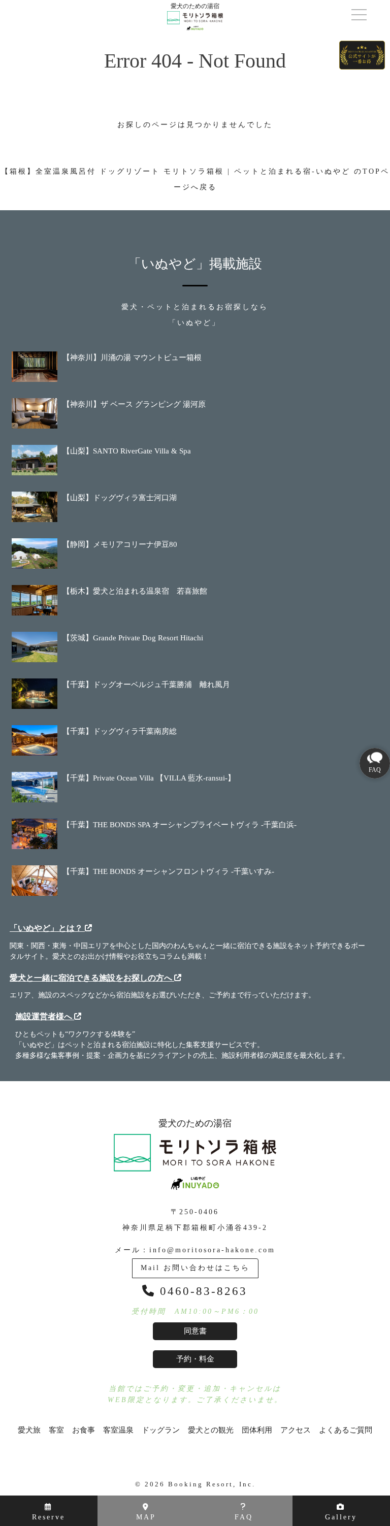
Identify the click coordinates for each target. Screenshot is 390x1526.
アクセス (295, 1430)
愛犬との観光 (211, 1430)
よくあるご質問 (345, 1430)
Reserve (48, 1517)
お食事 (83, 1430)
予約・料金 (195, 1359)
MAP (146, 1517)
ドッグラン (161, 1430)
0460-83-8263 (201, 1291)
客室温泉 (118, 1430)
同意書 (195, 1331)
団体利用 (257, 1430)
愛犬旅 (29, 1430)
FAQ (244, 1517)
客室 (56, 1430)
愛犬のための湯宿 (195, 1123)
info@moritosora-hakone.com (212, 1250)
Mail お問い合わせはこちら (195, 1268)
